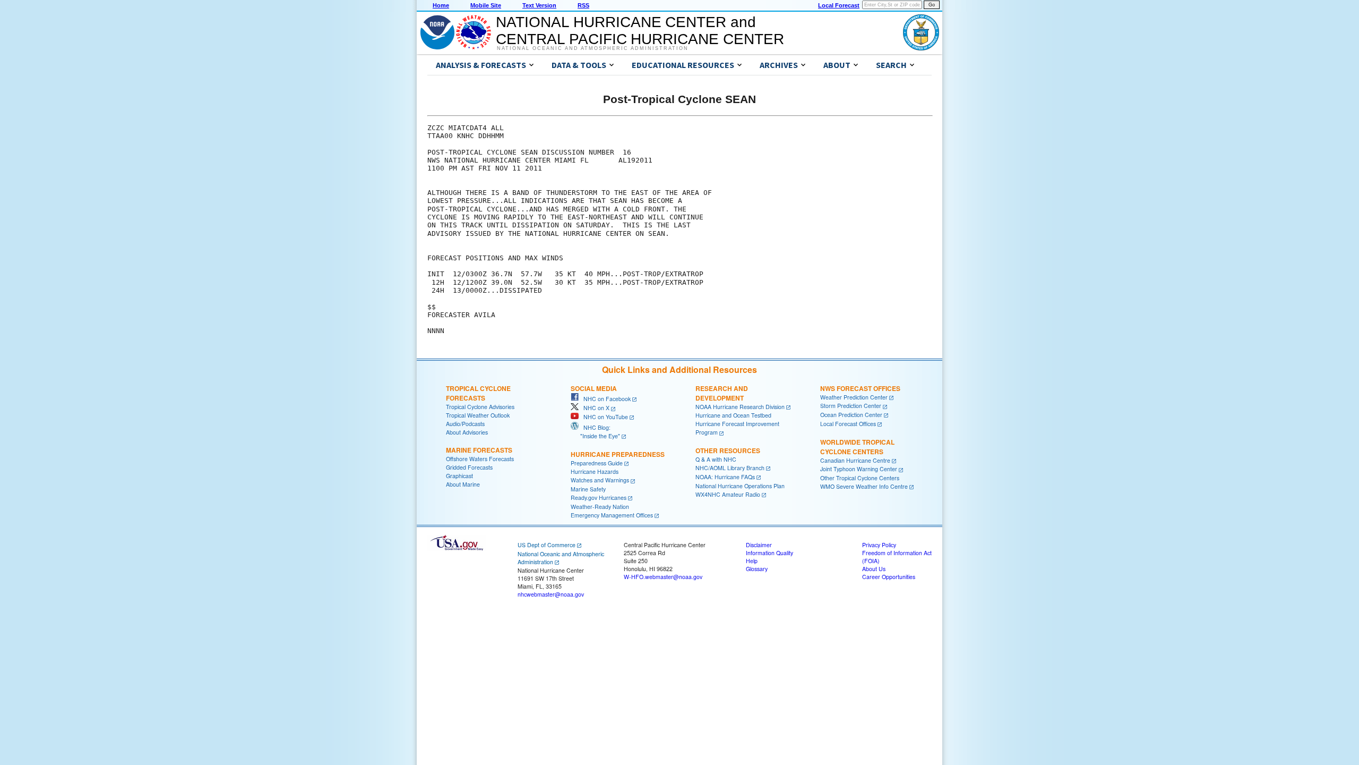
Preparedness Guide (597, 463)
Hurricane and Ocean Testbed (733, 415)
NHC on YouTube (603, 417)
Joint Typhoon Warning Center (858, 469)
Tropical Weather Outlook (478, 415)
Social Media (594, 388)
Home (441, 5)
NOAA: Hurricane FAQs (725, 477)
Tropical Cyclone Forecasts (478, 393)
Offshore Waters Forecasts (480, 459)
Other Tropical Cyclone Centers (859, 478)
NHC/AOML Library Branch (729, 468)
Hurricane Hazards (594, 471)
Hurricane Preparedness (618, 454)
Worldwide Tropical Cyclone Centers (857, 446)
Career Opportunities (888, 577)
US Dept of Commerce (546, 545)
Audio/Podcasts (465, 424)
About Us (873, 569)
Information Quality (769, 553)
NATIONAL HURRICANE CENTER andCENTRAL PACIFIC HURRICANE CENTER (640, 30)
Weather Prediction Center (854, 397)
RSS (583, 5)
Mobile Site (485, 5)
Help (752, 561)
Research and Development (721, 393)
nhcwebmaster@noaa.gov (551, 594)
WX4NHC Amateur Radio (727, 494)
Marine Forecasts (479, 450)
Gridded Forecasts (469, 467)
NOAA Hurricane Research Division (740, 407)
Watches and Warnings (600, 480)
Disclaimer (759, 545)
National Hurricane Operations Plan (740, 486)
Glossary (757, 569)
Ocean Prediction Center (851, 415)
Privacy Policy (879, 545)
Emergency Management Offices (612, 515)
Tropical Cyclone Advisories (480, 407)
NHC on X (594, 408)
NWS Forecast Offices (860, 388)
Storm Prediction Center (850, 406)
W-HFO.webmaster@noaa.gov (663, 577)
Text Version (539, 5)
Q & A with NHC (715, 459)
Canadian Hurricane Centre (855, 460)
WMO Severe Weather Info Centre (864, 486)
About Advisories (467, 432)
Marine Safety (588, 489)
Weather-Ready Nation (600, 507)
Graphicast (459, 476)
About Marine (463, 484)
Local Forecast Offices (848, 424)
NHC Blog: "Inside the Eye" (595, 431)
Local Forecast (838, 5)
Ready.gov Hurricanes (598, 498)
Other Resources (727, 450)
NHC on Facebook (605, 399)
